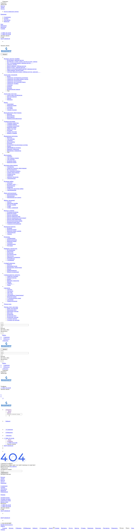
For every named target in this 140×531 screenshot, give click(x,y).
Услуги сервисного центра (11, 11)
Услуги (3, 481)
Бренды (3, 480)
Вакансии (6, 21)
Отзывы (6, 18)
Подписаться (4, 472)
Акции (2, 478)
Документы (7, 20)
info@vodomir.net (5, 38)
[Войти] (1, 393)
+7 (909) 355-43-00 (6, 33)
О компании (7, 17)
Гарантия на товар (6, 500)
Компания (3, 483)
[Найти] (2, 333)
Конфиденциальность (7, 524)
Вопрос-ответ (4, 502)
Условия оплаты (5, 497)
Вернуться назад (5, 466)
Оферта (3, 526)
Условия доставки (6, 499)
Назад (9, 411)
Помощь (3, 494)
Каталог (3, 477)
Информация (4, 491)
